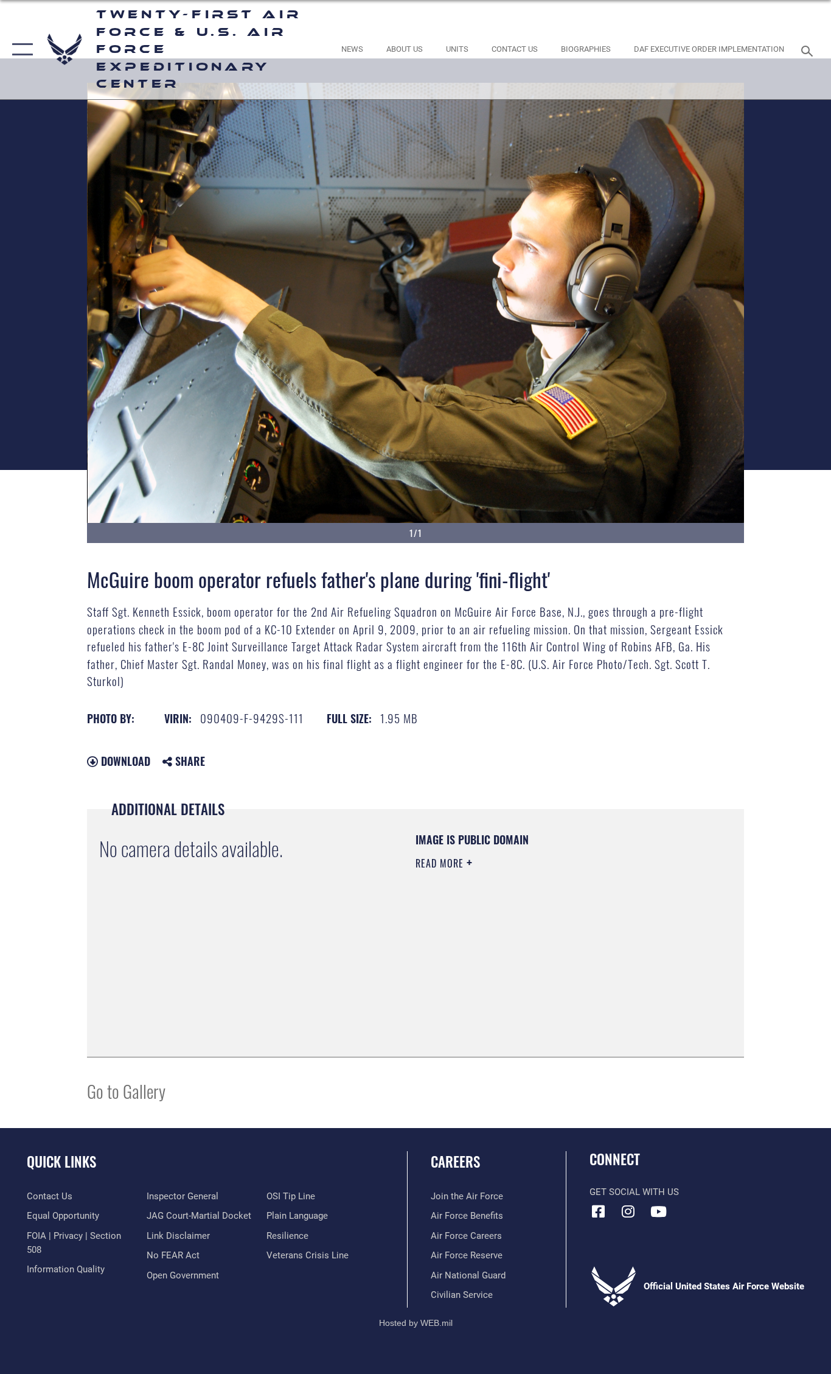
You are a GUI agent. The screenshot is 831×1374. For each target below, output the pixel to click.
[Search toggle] (809, 50)
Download (124, 761)
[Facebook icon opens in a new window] (598, 1211)
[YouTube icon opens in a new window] (658, 1211)
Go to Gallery (126, 1091)
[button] (20, 49)
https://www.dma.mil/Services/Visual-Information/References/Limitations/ (558, 957)
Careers (455, 1161)
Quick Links (61, 1161)
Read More (441, 863)
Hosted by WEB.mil (416, 1323)
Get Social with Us (634, 1191)
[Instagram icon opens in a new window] (628, 1211)
